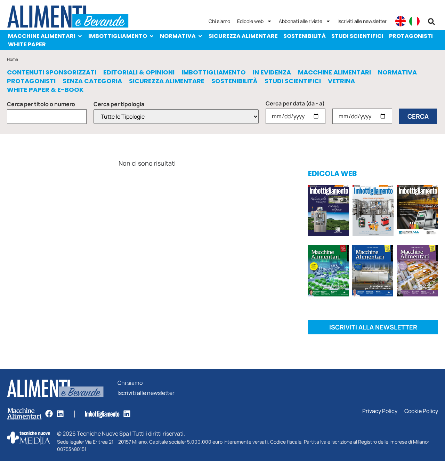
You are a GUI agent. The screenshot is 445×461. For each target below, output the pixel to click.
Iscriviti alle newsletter (362, 21)
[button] (431, 21)
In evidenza (272, 72)
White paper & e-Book (45, 89)
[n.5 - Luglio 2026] (373, 211)
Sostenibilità (304, 36)
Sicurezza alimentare (243, 36)
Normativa (178, 36)
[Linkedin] (60, 414)
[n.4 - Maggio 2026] (417, 211)
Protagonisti (411, 36)
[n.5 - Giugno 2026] (373, 272)
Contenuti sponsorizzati (51, 72)
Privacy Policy (379, 411)
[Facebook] (49, 414)
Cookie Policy (421, 411)
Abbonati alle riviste (300, 21)
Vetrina (341, 81)
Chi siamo (219, 21)
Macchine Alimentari (41, 36)
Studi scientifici (357, 36)
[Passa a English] (400, 21)
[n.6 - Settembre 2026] (328, 211)
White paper (27, 44)
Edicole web (250, 21)
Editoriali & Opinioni (139, 72)
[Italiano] (414, 21)
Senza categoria (92, 81)
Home (12, 59)
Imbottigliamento (117, 36)
